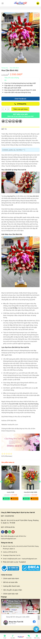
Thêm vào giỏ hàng (20, 109)
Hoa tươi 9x (11, 196)
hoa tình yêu (23, 404)
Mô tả (4, 129)
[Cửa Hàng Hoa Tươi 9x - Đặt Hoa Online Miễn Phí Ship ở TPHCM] (20, 3)
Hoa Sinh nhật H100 (30, 492)
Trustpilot (22, 562)
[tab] (20, 129)
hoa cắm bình (34, 196)
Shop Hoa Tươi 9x (14, 555)
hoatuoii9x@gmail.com (8, 538)
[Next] (40, 485)
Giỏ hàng (15, 498)
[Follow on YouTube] (13, 532)
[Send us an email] (6, 532)
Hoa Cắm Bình (14, 68)
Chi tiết (7, 498)
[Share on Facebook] (6, 121)
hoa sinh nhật (13, 404)
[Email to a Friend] (13, 121)
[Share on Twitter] (10, 121)
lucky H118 (10, 492)
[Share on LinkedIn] (20, 121)
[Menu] (2, 3)
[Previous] (1, 485)
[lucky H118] (10, 478)
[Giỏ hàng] (37, 3)
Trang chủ (4, 68)
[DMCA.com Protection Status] (31, 568)
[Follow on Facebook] (2, 532)
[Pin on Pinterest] (16, 121)
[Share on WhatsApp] (3, 121)
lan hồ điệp (13, 308)
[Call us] (9, 532)
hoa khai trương (33, 404)
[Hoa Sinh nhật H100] (30, 478)
